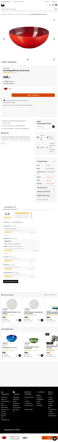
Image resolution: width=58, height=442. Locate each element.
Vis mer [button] (3, 143)
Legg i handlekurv (33, 95)
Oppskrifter (16, 399)
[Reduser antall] (4, 95)
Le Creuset (6, 68)
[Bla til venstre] (4, 39)
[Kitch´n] (2, 5)
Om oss (50, 397)
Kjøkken (38, 395)
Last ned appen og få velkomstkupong (52, 147)
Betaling (3, 416)
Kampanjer (39, 405)
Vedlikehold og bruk (43, 195)
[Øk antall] (9, 95)
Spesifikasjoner (42, 187)
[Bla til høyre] (54, 39)
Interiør (38, 401)
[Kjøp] (19, 320)
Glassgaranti (28, 403)
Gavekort (39, 397)
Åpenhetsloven (52, 416)
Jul (13, 411)
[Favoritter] (16, 320)
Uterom (38, 403)
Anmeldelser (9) (10, 207)
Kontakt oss (4, 397)
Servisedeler (18, 14)
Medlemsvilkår (29, 409)
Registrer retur (5, 409)
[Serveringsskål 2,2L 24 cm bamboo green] (33, 338)
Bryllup (15, 401)
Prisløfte (42, 147)
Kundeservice (54, 1)
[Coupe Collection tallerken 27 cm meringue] (11, 304)
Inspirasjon (16, 397)
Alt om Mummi (17, 407)
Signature (48, 180)
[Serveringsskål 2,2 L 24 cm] (11, 338)
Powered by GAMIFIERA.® (9, 285)
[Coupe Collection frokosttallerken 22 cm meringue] (33, 304)
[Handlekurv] (53, 5)
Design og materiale (43, 191)
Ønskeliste (16, 405)
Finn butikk (46, 1)
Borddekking (11, 14)
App (49, 407)
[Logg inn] (50, 5)
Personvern (51, 413)
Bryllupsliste (16, 403)
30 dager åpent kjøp (6, 1)
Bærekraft (51, 401)
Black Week (16, 409)
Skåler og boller (25, 14)
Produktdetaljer (42, 161)
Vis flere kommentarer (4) (10, 281)
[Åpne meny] (56, 5)
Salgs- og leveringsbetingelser (5, 401)
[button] (54, 59)
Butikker (50, 399)
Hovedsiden (4, 14)
